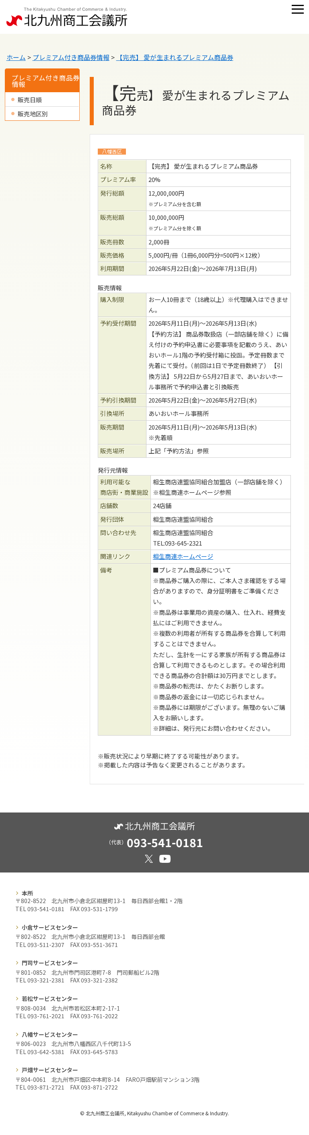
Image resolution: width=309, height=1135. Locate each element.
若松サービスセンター (50, 998)
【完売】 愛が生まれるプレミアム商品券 (174, 57)
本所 (27, 893)
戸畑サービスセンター (50, 1070)
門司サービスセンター (50, 963)
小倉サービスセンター (50, 927)
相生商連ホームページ (183, 556)
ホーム (16, 57)
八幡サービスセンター (50, 1034)
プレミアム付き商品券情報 (71, 57)
